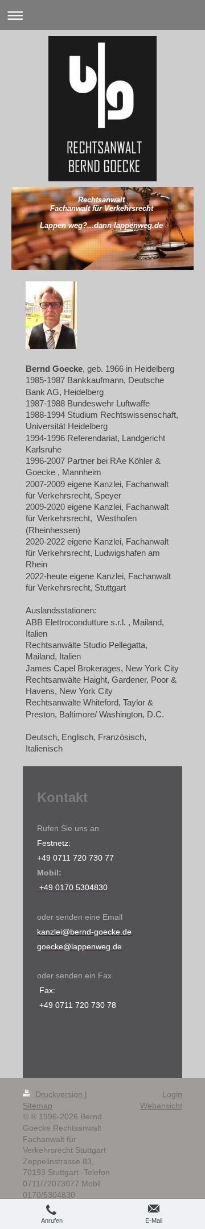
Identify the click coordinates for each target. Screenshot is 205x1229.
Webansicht (161, 1105)
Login (172, 1094)
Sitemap (37, 1105)
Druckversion (59, 1094)
